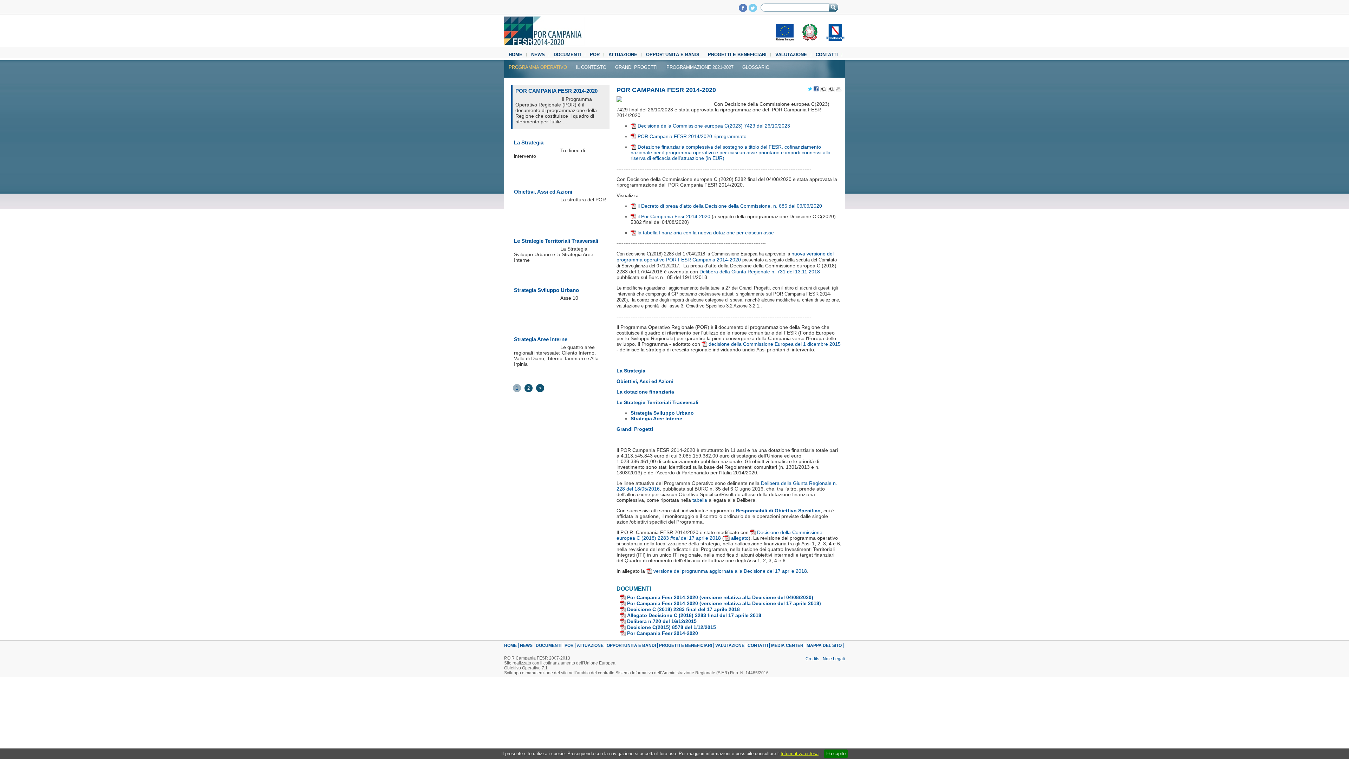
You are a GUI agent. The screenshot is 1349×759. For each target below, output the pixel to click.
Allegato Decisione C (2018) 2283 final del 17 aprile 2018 (694, 615)
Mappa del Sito (824, 645)
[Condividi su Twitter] (809, 89)
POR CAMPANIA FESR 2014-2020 (556, 91)
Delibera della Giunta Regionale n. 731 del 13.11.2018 (759, 271)
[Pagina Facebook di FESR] (743, 10)
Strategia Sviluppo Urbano (546, 290)
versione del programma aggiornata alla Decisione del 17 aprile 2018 (730, 571)
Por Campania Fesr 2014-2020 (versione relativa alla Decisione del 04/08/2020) (720, 597)
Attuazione (622, 54)
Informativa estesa (800, 753)
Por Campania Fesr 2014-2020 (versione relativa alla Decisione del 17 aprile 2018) (724, 603)
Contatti (827, 54)
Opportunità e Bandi (672, 54)
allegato (740, 538)
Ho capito (836, 753)
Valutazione (791, 54)
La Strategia (528, 142)
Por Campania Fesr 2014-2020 (662, 633)
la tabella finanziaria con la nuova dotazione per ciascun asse (706, 232)
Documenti (567, 54)
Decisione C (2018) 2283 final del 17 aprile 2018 (683, 609)
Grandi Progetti (636, 67)
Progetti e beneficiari (737, 54)
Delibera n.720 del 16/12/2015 (662, 621)
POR (595, 54)
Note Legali (834, 658)
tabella (699, 500)
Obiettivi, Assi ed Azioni (543, 192)
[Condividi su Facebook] (816, 89)
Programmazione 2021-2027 (700, 67)
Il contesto (591, 67)
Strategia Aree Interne (540, 339)
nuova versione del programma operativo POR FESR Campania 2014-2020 (725, 256)
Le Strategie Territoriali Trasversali (556, 241)
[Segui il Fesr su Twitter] (753, 10)
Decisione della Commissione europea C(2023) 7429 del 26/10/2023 (714, 126)
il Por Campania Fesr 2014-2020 (674, 216)
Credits (812, 658)
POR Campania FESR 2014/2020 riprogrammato (692, 136)
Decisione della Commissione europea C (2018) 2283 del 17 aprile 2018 (719, 535)
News (538, 54)
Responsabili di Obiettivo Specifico (778, 510)
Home (515, 54)
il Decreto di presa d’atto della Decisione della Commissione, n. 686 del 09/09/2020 (730, 206)
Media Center (787, 645)
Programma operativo (538, 67)
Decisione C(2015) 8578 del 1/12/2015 (671, 627)
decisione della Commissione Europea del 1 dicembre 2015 (775, 344)
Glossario (755, 67)
